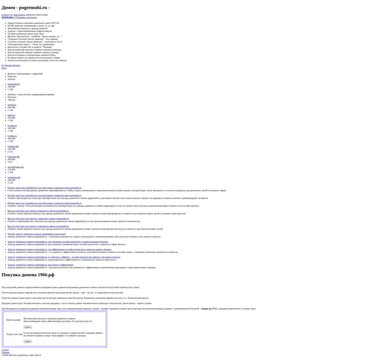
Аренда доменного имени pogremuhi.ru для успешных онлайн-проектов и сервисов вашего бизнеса (58, 241)
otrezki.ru (12, 105)
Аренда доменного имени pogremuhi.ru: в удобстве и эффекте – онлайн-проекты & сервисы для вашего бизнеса (64, 257)
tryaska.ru (12, 125)
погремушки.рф (16, 167)
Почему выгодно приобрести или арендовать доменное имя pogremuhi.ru (44, 187)
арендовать (19, 14)
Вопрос (16, 65)
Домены (8, 65)
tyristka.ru (12, 136)
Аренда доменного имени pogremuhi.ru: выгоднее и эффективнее (40, 265)
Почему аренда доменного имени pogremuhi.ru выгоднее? (37, 234)
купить (5, 14)
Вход (4, 68)
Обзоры (5, 352)
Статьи (5, 350)
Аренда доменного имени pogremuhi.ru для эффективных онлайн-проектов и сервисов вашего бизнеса (59, 249)
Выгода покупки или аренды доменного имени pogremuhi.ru (38, 211)
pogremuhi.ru (14, 84)
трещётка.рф (14, 177)
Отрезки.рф (13, 156)
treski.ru (11, 115)
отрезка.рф (13, 146)
